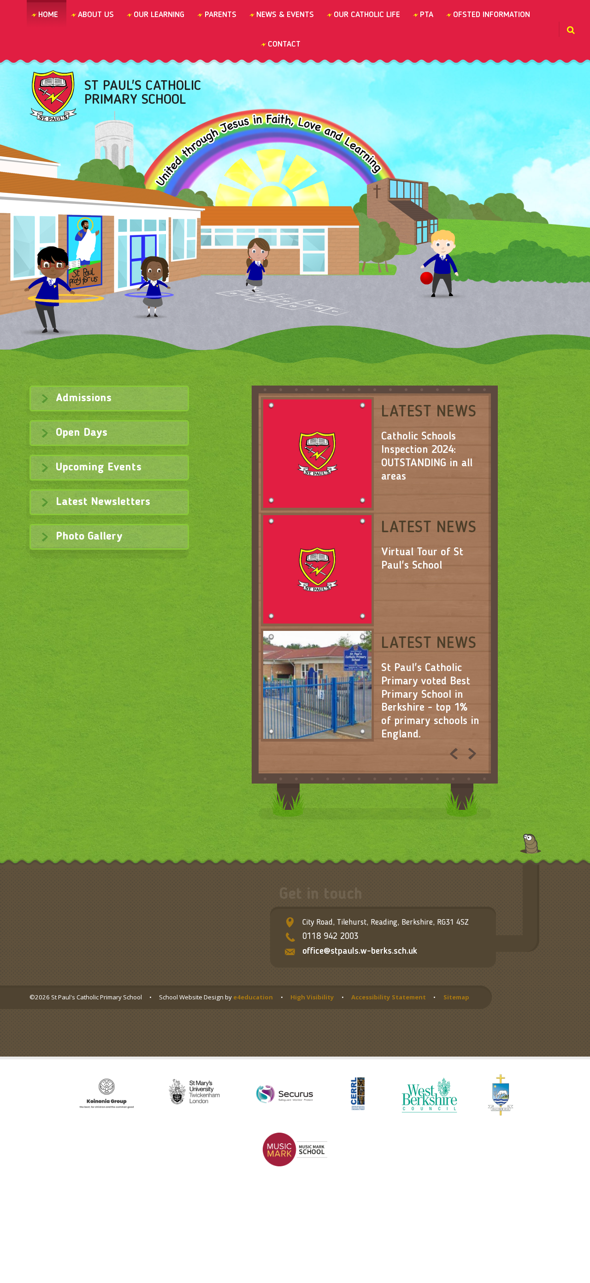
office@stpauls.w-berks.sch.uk (359, 951)
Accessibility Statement (388, 997)
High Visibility (312, 997)
